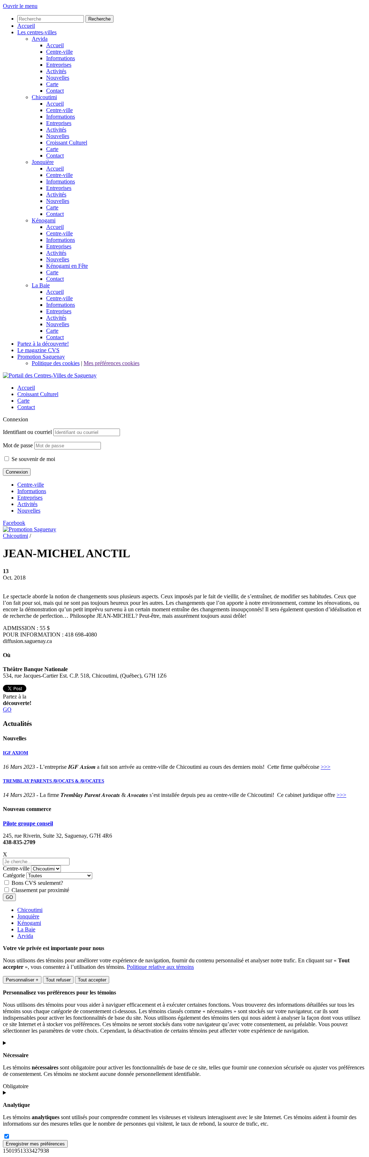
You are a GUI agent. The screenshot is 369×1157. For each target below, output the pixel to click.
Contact (26, 407)
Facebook (14, 523)
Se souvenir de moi (32, 459)
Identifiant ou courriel (27, 432)
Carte (23, 401)
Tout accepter (92, 980)
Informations (31, 491)
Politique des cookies (56, 363)
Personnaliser (22, 980)
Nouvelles (28, 510)
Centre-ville (30, 485)
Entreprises (30, 498)
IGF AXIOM (15, 752)
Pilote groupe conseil (28, 823)
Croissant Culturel (37, 394)
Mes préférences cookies (111, 363)
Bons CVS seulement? (37, 883)
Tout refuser (58, 980)
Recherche (99, 19)
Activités (27, 504)
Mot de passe (18, 445)
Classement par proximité (40, 890)
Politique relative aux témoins (160, 967)
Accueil (26, 388)
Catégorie (14, 875)
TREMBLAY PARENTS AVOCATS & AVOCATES (53, 781)
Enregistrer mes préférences (35, 1144)
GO (7, 709)
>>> (325, 767)
